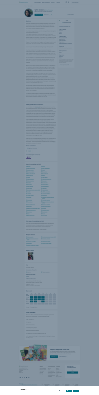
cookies (24, 390)
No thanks (69, 390)
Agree (76, 390)
